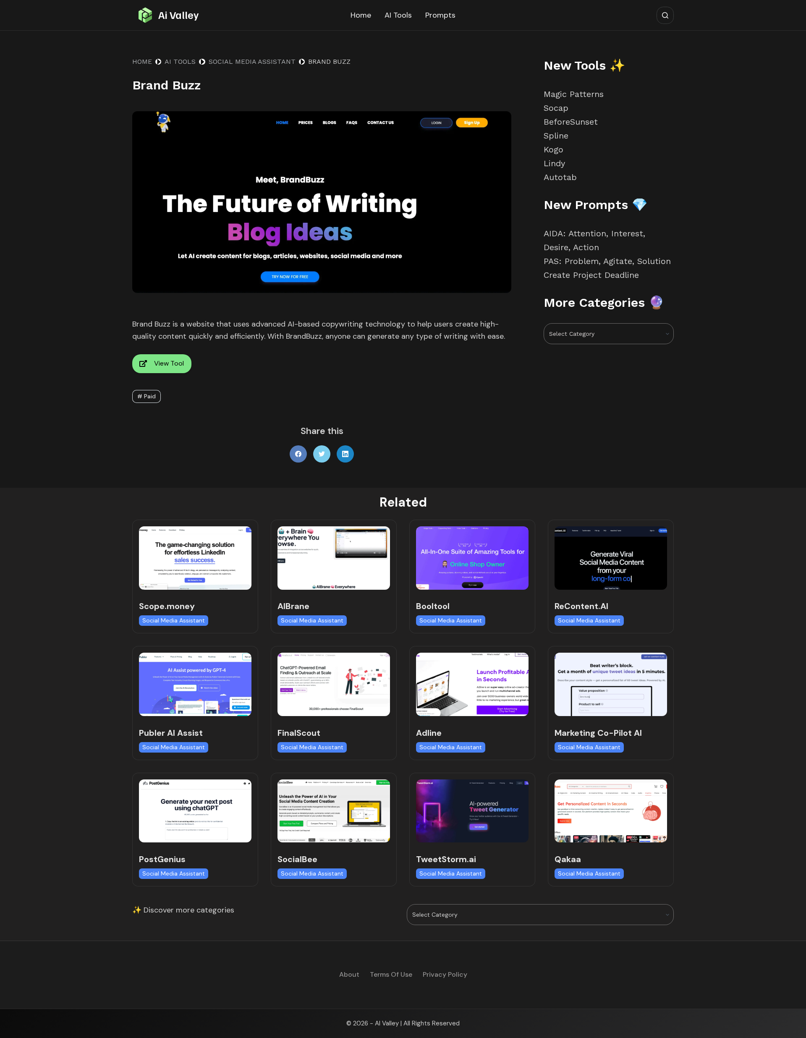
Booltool (433, 606)
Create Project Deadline (591, 275)
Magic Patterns (574, 94)
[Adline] (472, 684)
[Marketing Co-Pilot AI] (611, 684)
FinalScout (298, 732)
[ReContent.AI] (611, 558)
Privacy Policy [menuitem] (445, 974)
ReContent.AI (581, 606)
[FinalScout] (333, 684)
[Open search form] (665, 15)
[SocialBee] (333, 811)
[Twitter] (321, 454)
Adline (429, 732)
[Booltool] (472, 558)
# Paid (146, 396)
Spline (556, 136)
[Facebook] (298, 454)
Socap (556, 108)
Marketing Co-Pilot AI (598, 732)
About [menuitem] (349, 974)
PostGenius (162, 859)
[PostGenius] (195, 811)
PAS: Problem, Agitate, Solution (607, 261)
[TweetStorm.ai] (472, 811)
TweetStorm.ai (446, 859)
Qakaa (568, 859)
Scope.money (167, 606)
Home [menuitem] (361, 15)
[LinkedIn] (345, 454)
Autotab (560, 177)
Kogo (553, 149)
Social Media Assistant (173, 620)
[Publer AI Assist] (195, 684)
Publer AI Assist (171, 732)
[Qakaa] (611, 811)
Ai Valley (178, 14)
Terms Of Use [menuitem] (391, 974)
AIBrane (293, 606)
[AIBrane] (333, 558)
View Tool (169, 363)
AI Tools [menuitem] (398, 15)
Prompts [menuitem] (440, 15)
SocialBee (297, 859)
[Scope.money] (195, 558)
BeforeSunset (571, 122)
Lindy (556, 163)
